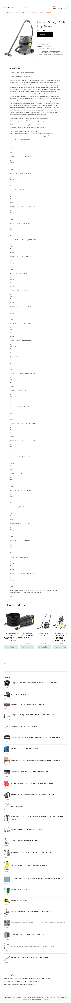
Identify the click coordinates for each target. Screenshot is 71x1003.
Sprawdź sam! (44, 34)
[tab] (35, 62)
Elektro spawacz (8, 7)
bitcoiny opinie (55, 51)
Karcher (48, 46)
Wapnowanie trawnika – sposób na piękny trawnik (19, 984)
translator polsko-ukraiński (53, 54)
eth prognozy (53, 52)
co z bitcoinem (42, 52)
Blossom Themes (27, 1000)
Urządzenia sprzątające (46, 48)
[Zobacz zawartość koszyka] (66, 7)
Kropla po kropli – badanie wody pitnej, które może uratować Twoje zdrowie (27, 979)
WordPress (46, 1000)
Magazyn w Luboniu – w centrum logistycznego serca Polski (22, 981)
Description (35, 62)
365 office (45, 51)
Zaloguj (60, 8)
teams (40, 54)
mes (61, 52)
